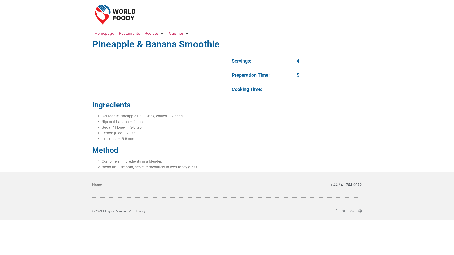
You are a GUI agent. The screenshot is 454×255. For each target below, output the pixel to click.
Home (97, 185)
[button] (154, 33)
